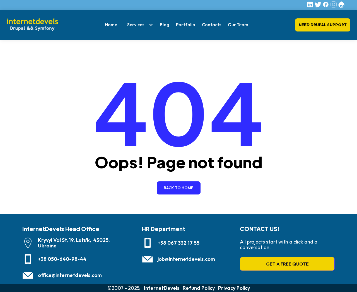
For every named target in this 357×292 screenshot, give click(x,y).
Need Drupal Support (323, 24)
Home (111, 24)
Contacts (211, 24)
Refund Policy (199, 288)
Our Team (238, 24)
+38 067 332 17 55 (178, 243)
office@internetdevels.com (70, 275)
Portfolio (185, 24)
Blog (164, 24)
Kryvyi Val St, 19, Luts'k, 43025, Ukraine (74, 243)
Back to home (179, 187)
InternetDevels (161, 288)
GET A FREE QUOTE (287, 264)
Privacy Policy (234, 288)
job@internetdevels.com (186, 259)
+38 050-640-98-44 (62, 259)
